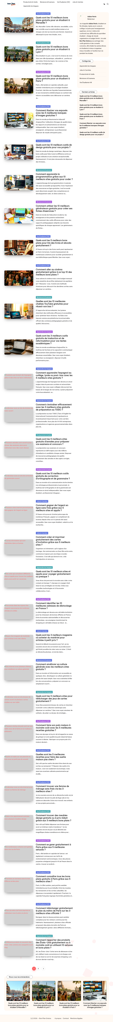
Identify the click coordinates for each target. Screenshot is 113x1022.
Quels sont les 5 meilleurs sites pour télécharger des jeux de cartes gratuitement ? (54, 698)
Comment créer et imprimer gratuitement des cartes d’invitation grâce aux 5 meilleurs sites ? (53, 541)
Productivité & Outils (44, 435)
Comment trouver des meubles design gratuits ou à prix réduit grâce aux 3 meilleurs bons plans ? (53, 818)
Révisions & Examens (44, 170)
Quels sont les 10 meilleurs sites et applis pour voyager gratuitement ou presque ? (53, 574)
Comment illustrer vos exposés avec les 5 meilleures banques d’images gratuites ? (51, 113)
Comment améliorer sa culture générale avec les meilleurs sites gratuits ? (52, 667)
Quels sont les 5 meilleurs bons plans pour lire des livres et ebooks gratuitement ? (53, 243)
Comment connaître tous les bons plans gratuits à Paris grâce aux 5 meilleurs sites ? (53, 879)
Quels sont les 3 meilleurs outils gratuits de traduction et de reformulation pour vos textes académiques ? (52, 339)
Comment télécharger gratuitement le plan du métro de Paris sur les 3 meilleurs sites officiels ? (54, 911)
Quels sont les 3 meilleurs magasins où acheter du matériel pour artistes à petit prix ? (54, 637)
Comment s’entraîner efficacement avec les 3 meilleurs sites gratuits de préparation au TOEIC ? (54, 407)
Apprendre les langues (44, 332)
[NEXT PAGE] (43, 969)
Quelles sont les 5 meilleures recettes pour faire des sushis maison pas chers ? (51, 757)
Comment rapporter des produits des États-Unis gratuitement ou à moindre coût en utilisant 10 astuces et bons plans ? (54, 944)
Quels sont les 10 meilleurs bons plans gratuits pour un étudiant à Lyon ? (53, 49)
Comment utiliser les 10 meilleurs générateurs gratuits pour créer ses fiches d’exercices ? (54, 208)
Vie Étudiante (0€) (43, 14)
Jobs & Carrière (42, 501)
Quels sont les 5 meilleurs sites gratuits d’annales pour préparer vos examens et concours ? (52, 441)
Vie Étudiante (86, 82)
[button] (43, 969)
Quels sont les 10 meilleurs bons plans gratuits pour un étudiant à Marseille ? (53, 20)
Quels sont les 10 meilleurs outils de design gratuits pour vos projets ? (54, 146)
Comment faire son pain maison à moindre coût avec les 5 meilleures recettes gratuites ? (53, 728)
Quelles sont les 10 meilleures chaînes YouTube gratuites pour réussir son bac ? (52, 304)
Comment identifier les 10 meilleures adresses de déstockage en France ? (54, 606)
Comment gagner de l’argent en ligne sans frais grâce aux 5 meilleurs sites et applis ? (52, 508)
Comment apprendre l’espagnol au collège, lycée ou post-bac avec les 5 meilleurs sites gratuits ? (54, 375)
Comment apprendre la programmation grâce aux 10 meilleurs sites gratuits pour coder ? (54, 177)
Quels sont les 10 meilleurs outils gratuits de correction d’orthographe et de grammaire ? (53, 476)
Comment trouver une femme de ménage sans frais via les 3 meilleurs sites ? (52, 789)
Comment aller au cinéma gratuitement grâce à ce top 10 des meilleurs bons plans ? (54, 272)
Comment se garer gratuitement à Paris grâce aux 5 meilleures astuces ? (53, 847)
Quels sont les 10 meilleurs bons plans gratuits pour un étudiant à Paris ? (53, 78)
